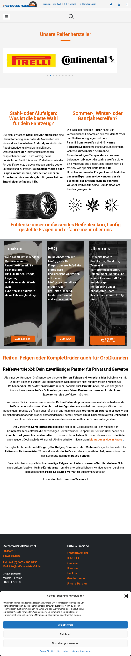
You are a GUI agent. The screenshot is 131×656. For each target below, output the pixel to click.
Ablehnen (65, 634)
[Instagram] (119, 4)
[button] (126, 596)
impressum (85, 651)
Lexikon (47, 4)
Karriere (72, 563)
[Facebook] (111, 4)
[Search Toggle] (71, 16)
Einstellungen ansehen (65, 643)
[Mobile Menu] (6, 17)
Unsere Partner (77, 583)
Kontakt (72, 4)
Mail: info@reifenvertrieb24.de (22, 566)
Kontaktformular (77, 553)
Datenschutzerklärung (68, 651)
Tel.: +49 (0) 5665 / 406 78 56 (20, 562)
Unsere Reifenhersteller (65, 34)
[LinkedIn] (127, 4)
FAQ (59, 4)
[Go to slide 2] (50, 75)
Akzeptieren (65, 624)
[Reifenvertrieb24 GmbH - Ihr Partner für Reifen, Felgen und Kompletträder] (20, 4)
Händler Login (89, 4)
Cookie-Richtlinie (48, 651)
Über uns (72, 568)
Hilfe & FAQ (74, 558)
